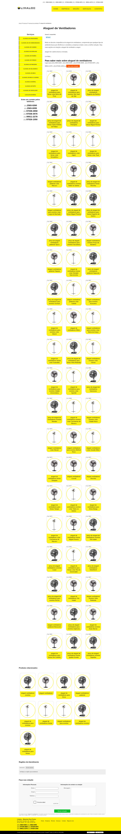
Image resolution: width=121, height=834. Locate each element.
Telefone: (33, 795)
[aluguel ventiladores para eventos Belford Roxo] (74, 437)
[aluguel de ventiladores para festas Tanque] (54, 494)
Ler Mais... (48, 56)
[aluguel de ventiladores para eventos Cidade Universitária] (54, 376)
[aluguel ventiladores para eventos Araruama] (93, 289)
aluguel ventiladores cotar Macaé (54, 449)
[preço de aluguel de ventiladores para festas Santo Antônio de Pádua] (54, 110)
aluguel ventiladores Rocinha (93, 477)
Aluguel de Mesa (30, 73)
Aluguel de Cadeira (30, 47)
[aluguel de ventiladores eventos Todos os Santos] (74, 171)
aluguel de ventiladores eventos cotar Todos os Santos (74, 508)
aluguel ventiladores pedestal (82, 694)
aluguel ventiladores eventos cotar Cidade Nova (93, 419)
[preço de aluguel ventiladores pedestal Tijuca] (54, 230)
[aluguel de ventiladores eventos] (82, 710)
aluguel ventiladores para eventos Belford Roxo (74, 450)
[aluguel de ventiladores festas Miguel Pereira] (74, 524)
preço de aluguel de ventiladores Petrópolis (73, 123)
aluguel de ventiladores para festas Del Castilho (54, 655)
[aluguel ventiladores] (46, 682)
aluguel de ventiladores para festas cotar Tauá (93, 153)
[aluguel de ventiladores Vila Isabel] (74, 585)
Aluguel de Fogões (30, 55)
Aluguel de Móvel (30, 81)
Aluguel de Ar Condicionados (30, 43)
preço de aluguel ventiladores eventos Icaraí (54, 568)
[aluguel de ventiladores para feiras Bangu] (93, 494)
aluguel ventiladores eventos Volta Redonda (93, 598)
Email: (33, 792)
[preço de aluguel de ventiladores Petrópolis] (74, 110)
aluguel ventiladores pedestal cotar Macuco (54, 183)
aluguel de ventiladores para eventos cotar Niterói (54, 331)
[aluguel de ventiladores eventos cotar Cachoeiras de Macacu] (74, 406)
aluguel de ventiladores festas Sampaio (54, 478)
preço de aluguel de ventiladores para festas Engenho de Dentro (93, 213)
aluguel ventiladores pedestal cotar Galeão (73, 301)
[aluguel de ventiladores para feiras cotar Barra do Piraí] (54, 79)
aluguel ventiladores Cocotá (73, 477)
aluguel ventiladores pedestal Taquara (54, 270)
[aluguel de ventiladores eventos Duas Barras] (93, 614)
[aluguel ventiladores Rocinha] (93, 465)
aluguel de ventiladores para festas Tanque (54, 507)
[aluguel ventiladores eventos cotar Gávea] (93, 348)
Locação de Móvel (30, 94)
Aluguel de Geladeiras (30, 68)
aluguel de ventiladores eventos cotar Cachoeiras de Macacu (74, 420)
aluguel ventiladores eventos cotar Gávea (93, 360)
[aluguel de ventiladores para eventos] (28, 710)
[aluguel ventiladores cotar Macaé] (54, 437)
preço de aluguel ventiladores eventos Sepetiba (93, 655)
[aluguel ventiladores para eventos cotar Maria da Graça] (93, 317)
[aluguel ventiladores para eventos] (64, 710)
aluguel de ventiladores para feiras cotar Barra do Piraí (54, 93)
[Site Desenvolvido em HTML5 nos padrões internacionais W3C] (91, 832)
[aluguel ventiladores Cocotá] (74, 465)
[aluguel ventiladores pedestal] (82, 682)
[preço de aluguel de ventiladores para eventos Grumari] (54, 289)
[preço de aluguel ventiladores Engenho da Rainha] (93, 79)
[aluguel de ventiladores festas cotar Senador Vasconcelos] (74, 258)
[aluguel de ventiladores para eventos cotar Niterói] (54, 317)
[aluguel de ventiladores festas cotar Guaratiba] (54, 348)
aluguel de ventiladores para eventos (27, 723)
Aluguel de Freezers (30, 64)
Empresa (65, 9)
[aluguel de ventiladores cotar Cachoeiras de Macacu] (54, 524)
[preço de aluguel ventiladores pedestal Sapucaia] (93, 258)
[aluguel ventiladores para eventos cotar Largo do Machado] (54, 199)
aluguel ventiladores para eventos (64, 722)
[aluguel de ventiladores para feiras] (64, 682)
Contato (98, 9)
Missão (76, 9)
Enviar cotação (62, 811)
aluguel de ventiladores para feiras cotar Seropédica (54, 154)
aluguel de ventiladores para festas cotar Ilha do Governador (73, 569)
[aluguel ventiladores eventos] (28, 682)
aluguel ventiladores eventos (27, 694)
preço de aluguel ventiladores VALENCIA (93, 568)
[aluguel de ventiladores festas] (46, 710)
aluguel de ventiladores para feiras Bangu (93, 507)
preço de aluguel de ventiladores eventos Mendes (54, 419)
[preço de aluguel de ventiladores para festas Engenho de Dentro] (93, 199)
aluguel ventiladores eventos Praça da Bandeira (93, 242)
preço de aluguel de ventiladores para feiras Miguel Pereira (74, 212)
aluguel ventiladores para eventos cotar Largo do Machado (54, 212)
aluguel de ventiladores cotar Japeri (74, 153)
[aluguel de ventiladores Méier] (74, 317)
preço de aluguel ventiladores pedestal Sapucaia (93, 271)
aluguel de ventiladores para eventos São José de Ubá (74, 93)
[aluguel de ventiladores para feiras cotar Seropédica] (54, 140)
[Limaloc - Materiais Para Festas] (27, 4)
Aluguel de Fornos (30, 60)
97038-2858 (68, 2)
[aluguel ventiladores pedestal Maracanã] (54, 614)
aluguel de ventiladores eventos (82, 722)
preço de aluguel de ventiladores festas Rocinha (93, 183)
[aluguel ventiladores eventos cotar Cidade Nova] (93, 406)
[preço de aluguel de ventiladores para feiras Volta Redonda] (74, 348)
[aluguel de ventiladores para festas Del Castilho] (54, 642)
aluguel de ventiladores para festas (27, 751)
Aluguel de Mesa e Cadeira (30, 77)
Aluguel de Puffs (30, 86)
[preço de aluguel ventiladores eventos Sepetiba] (93, 642)
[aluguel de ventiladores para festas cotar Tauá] (93, 140)
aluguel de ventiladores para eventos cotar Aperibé (74, 390)
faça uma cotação (73, 66)
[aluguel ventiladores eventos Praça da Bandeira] (93, 230)
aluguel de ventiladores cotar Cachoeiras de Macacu (54, 538)
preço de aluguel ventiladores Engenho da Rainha (93, 92)
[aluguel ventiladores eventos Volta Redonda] (93, 585)
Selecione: (22, 767)
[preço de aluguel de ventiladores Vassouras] (93, 376)
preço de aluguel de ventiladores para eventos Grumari (54, 301)
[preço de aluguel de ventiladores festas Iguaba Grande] (74, 642)
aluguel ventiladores (46, 693)
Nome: (33, 788)
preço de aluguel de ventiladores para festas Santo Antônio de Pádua (54, 123)
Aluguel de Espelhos (30, 51)
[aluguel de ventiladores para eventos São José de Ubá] (74, 79)
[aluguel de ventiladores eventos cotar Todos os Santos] (74, 494)
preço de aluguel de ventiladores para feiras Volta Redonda (74, 360)
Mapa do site (70, 821)
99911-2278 (89, 2)
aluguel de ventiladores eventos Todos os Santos (74, 183)
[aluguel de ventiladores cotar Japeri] (74, 140)
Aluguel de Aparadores (30, 38)
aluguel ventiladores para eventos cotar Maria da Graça (93, 330)
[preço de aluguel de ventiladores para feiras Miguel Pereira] (74, 199)
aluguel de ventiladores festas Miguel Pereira (73, 537)
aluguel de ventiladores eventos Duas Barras (93, 627)
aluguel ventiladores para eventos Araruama (93, 301)
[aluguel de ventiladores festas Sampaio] (54, 465)
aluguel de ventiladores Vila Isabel (73, 598)
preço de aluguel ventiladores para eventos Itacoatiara (73, 242)
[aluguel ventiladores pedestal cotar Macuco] (54, 171)
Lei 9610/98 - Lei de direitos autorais (38, 815)
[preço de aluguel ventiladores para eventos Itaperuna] (74, 614)
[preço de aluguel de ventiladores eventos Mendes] (54, 406)
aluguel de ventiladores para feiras (64, 695)
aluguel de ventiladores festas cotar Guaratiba (54, 360)
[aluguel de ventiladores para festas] (28, 738)
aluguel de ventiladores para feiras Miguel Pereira (93, 123)
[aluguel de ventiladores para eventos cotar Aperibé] (74, 376)
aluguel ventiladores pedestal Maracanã (54, 626)
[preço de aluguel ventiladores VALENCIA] (93, 555)
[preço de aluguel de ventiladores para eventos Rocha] (54, 585)
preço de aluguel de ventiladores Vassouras (93, 389)
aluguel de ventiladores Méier (74, 329)
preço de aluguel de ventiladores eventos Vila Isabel (93, 537)
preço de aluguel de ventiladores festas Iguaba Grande (73, 655)
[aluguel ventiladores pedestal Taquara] (54, 258)
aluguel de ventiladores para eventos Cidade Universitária (54, 390)
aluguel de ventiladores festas (46, 722)
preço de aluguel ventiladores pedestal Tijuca (54, 242)
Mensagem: (67, 788)
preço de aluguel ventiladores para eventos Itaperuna (74, 627)
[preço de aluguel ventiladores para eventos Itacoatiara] (74, 230)
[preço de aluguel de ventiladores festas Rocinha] (93, 171)
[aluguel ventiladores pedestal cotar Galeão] (74, 289)
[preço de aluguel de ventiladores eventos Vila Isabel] (93, 524)
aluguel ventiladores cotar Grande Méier (93, 449)
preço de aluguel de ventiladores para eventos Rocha (54, 598)
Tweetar (48, 37)
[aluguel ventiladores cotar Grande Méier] (93, 437)
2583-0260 (49, 2)
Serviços (87, 9)
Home (55, 9)
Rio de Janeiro (29, 767)
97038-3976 (79, 2)
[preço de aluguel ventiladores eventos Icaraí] (54, 555)
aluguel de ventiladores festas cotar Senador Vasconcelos (73, 272)
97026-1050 (99, 2)
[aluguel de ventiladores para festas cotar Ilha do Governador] (74, 555)
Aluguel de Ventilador (30, 90)
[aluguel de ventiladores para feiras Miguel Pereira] (93, 110)
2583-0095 (59, 2)
